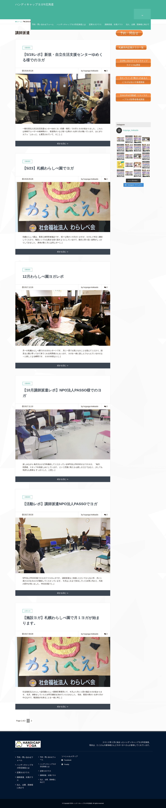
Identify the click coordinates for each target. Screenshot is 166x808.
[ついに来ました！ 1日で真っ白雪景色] (129, 139)
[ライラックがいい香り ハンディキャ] (129, 164)
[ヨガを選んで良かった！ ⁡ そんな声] (129, 147)
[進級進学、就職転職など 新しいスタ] (120, 173)
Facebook (67, 760)
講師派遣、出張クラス (114, 24)
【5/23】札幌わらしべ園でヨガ (48, 168)
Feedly (66, 764)
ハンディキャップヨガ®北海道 (34, 4)
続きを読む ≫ (62, 144)
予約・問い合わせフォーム (43, 24)
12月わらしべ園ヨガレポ (43, 276)
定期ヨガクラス (95, 24)
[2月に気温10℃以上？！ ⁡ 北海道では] (146, 173)
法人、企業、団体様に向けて (137, 24)
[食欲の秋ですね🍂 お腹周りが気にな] (137, 139)
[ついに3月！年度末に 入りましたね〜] (137, 173)
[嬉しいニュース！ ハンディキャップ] (120, 164)
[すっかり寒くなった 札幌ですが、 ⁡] (120, 147)
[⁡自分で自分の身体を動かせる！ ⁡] (146, 147)
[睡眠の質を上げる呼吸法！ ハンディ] (120, 156)
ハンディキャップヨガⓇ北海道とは (71, 24)
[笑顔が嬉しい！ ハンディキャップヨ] (137, 164)
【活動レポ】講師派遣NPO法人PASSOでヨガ (60, 504)
